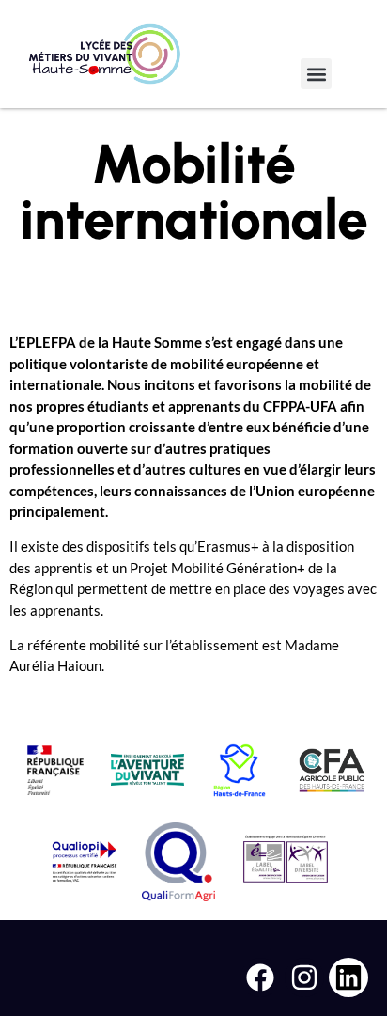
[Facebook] (260, 977)
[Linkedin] (348, 977)
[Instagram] (304, 977)
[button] (316, 73)
